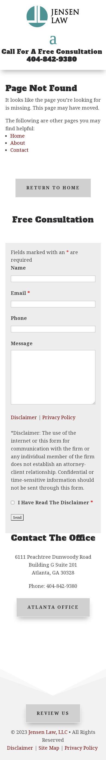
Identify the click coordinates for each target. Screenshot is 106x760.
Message (22, 343)
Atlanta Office (53, 607)
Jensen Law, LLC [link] (48, 732)
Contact (19, 150)
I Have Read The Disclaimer (55, 502)
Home (17, 135)
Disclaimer (24, 417)
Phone (19, 318)
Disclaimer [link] (20, 747)
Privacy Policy (58, 417)
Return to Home (53, 188)
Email (20, 293)
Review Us (53, 713)
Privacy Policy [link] (81, 747)
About (17, 143)
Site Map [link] (49, 747)
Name (18, 267)
